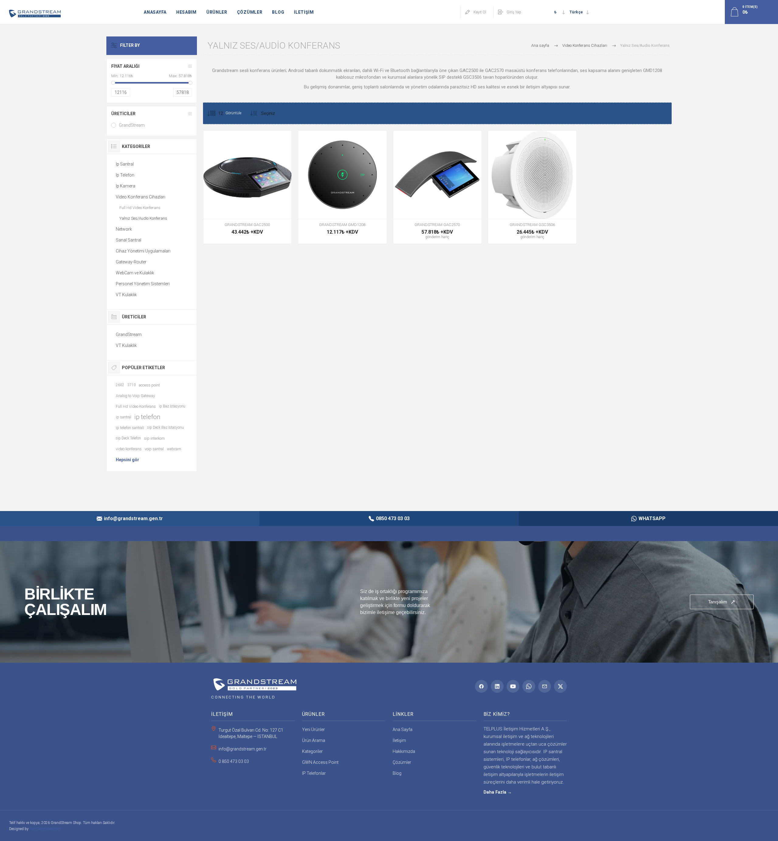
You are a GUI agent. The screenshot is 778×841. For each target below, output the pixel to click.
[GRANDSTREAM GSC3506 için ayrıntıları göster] (532, 187)
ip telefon (147, 416)
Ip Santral (125, 164)
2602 (120, 385)
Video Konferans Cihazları (140, 196)
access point (149, 385)
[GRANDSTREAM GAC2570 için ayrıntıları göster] (437, 187)
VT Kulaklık (126, 294)
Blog (397, 773)
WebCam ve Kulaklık (135, 272)
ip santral (123, 417)
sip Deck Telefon (128, 438)
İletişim (399, 740)
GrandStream (132, 125)
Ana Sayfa (402, 729)
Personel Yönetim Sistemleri (143, 283)
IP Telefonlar (314, 773)
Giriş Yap (514, 12)
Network (124, 229)
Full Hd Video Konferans (139, 207)
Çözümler (402, 762)
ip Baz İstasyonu (172, 406)
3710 (131, 385)
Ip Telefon (125, 175)
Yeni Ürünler (313, 729)
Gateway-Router (131, 261)
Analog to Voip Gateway (135, 395)
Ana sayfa (540, 45)
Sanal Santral (128, 240)
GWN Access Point (320, 762)
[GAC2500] (247, 187)
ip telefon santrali (130, 427)
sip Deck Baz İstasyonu (165, 427)
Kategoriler (312, 751)
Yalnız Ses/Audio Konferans (143, 218)
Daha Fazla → (498, 792)
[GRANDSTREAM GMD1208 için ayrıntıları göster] (342, 187)
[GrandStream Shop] (253, 682)
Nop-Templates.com (45, 829)
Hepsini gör (127, 459)
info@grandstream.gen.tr (243, 749)
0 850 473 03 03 (234, 761)
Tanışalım (721, 602)
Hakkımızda (404, 751)
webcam (174, 449)
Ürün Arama (313, 740)
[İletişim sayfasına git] (389, 602)
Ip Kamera (125, 186)
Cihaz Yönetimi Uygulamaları (143, 251)
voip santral (154, 449)
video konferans (129, 449)
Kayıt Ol (479, 12)
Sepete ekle (341, 203)
